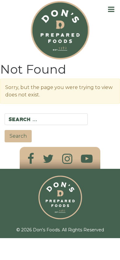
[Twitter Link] (48, 159)
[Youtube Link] (87, 159)
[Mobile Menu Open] (111, 9)
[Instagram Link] (67, 159)
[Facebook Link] (30, 159)
